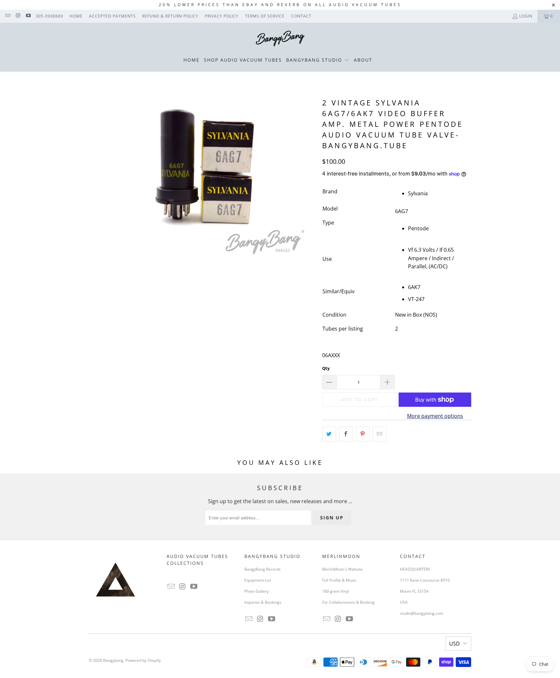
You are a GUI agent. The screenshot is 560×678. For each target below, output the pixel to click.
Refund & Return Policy (170, 16)
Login (525, 16)
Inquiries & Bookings (262, 602)
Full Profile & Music (339, 580)
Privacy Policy (222, 16)
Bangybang (113, 660)
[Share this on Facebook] (346, 434)
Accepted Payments (112, 16)
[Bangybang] (280, 39)
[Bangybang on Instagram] (17, 16)
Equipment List (257, 580)
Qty (326, 368)
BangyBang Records (262, 569)
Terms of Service (265, 16)
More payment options (435, 415)
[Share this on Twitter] (329, 434)
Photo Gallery (256, 591)
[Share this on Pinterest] (363, 434)
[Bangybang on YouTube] (28, 16)
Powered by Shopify (143, 660)
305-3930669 (49, 16)
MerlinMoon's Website (342, 569)
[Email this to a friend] (380, 434)
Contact (301, 16)
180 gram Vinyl (335, 591)
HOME (76, 16)
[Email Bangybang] (7, 16)
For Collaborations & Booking (348, 602)
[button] (317, 60)
